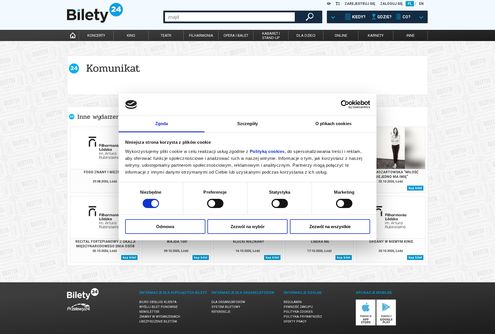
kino (131, 35)
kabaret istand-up (271, 35)
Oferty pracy (295, 321)
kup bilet (415, 188)
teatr (166, 35)
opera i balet (235, 35)
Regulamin (293, 302)
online (341, 35)
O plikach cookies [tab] (333, 123)
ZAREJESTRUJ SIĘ (360, 4)
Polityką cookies (267, 151)
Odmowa (165, 226)
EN (421, 4)
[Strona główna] (95, 21)
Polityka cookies (298, 312)
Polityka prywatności (303, 317)
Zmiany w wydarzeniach (159, 317)
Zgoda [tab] (161, 123)
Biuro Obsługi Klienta (157, 302)
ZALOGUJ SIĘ (391, 4)
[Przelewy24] (78, 312)
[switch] (215, 203)
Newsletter (149, 312)
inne (410, 35)
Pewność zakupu (298, 307)
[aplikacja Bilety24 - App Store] (366, 324)
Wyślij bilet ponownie (158, 307)
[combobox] (229, 17)
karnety (376, 35)
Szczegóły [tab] (247, 123)
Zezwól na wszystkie (330, 226)
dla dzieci (305, 35)
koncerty (96, 35)
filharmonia (201, 35)
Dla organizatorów (228, 302)
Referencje (220, 312)
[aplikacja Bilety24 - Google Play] (386, 324)
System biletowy (225, 307)
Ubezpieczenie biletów (158, 321)
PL (410, 4)
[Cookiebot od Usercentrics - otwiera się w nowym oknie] (345, 104)
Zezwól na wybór (248, 226)
